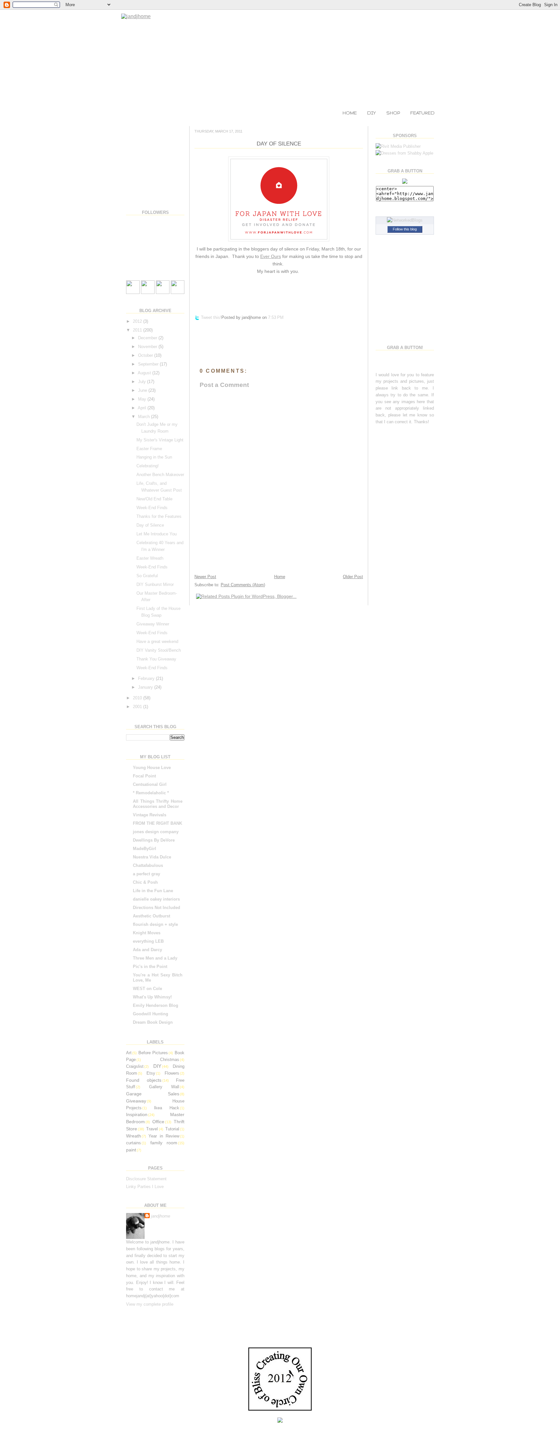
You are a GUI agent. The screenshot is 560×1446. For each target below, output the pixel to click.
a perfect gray (146, 873)
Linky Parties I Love (145, 1186)
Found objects (143, 1080)
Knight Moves (146, 932)
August (145, 372)
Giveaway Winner (152, 624)
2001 (138, 706)
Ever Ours (270, 256)
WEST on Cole (147, 988)
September (149, 364)
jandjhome (160, 1216)
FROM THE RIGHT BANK (157, 823)
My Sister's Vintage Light (159, 439)
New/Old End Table (154, 498)
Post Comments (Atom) (243, 584)
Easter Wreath (149, 558)
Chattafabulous (148, 865)
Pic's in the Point (150, 966)
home (350, 113)
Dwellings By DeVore (154, 840)
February (147, 678)
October (146, 355)
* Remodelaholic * (151, 792)
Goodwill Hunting (150, 1013)
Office (158, 1121)
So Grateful (147, 575)
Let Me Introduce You (156, 533)
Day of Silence (150, 525)
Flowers (172, 1073)
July (142, 381)
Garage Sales (152, 1093)
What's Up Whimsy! (152, 997)
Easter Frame (149, 448)
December (148, 337)
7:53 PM (276, 317)
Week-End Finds (152, 507)
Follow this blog (405, 229)
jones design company (156, 831)
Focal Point (144, 776)
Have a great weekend (157, 641)
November (148, 346)
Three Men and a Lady (155, 958)
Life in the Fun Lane (153, 890)
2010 (138, 697)
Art (129, 1052)
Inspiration (136, 1114)
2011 (138, 330)
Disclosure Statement (146, 1178)
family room (163, 1142)
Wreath (133, 1135)
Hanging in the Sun (154, 457)
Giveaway (136, 1100)
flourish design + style (155, 924)
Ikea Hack (166, 1107)
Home (279, 576)
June (143, 390)
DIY (371, 113)
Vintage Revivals (149, 814)
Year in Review (163, 1136)
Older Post (353, 576)
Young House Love (152, 767)
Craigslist (135, 1066)
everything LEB (148, 941)
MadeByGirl (144, 848)
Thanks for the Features (158, 516)
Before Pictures (153, 1052)
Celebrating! (147, 465)
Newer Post (205, 576)
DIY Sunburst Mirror (155, 584)
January (146, 687)
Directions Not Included (156, 907)
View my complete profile (149, 1304)
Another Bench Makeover (160, 474)
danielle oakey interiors (156, 899)
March (144, 416)
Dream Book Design (153, 1022)
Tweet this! (211, 317)
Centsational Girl (150, 784)
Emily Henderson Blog (155, 1005)
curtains (133, 1142)
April (142, 407)
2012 (138, 321)
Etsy (150, 1073)
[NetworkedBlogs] (405, 220)
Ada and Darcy (147, 949)
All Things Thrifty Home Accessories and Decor (157, 804)
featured (422, 113)
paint (131, 1149)
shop (393, 113)
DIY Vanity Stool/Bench (158, 650)
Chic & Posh (145, 882)
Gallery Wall (164, 1086)
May (142, 399)
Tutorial (172, 1128)
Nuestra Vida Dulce (152, 857)
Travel (152, 1128)
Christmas (169, 1059)
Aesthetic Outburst (151, 916)
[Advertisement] (158, 163)
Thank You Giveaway (156, 659)
